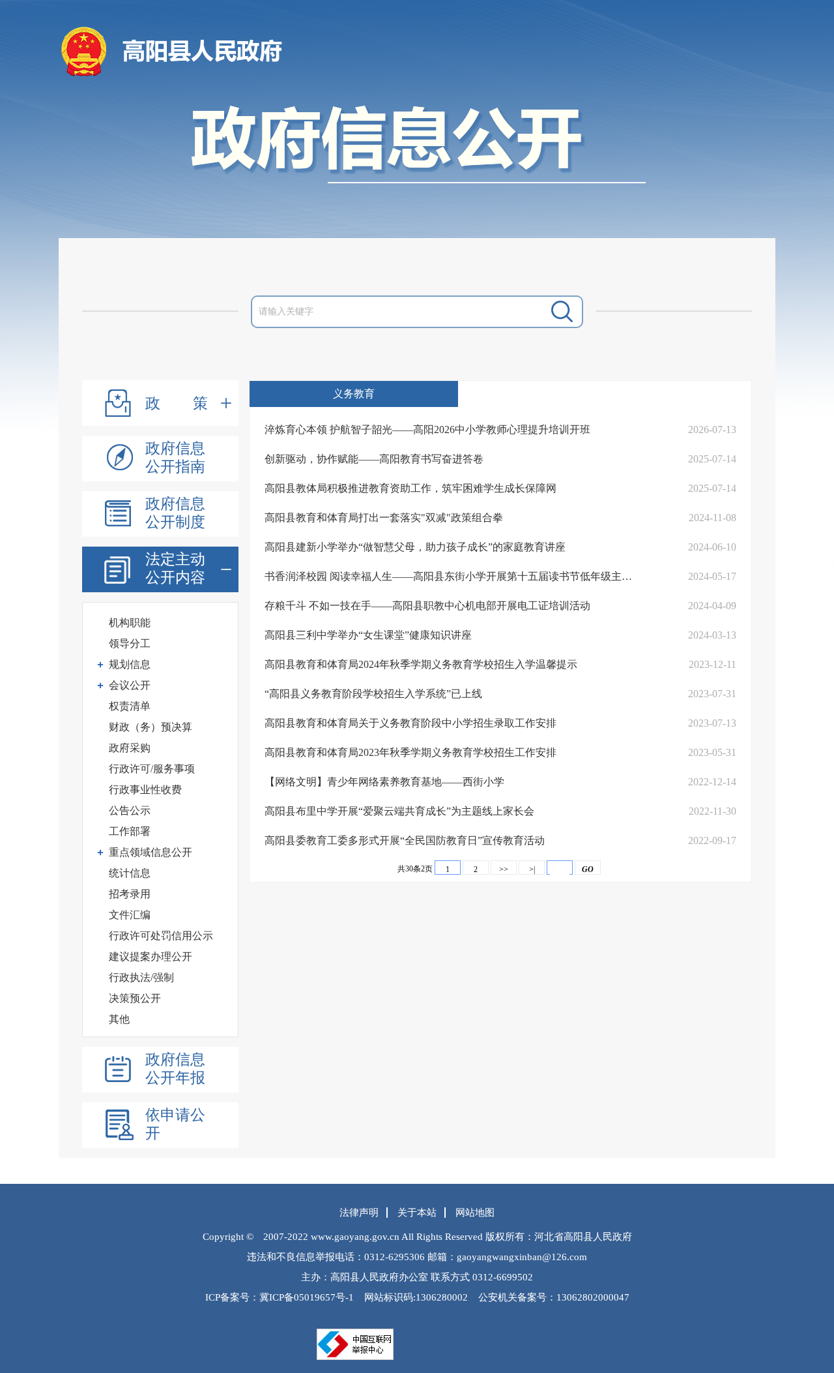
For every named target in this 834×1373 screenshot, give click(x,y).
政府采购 (130, 747)
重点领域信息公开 (150, 852)
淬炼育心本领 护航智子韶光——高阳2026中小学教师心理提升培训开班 (427, 429)
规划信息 (130, 664)
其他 (119, 1019)
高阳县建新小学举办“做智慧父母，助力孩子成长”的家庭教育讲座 (415, 546)
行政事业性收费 (145, 789)
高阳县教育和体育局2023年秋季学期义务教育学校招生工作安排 (410, 752)
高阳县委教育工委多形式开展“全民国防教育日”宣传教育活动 (405, 840)
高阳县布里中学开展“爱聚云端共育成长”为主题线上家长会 (399, 811)
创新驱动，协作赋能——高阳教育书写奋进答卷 (374, 458)
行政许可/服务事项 (152, 768)
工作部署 (130, 831)
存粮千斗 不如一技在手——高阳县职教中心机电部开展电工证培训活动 (427, 605)
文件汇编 (130, 914)
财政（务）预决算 (150, 726)
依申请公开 (175, 1124)
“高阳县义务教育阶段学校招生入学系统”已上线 (373, 693)
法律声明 (359, 1212)
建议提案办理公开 (150, 956)
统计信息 (130, 873)
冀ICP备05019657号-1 (306, 1297)
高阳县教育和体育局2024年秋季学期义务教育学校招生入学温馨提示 (421, 664)
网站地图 (475, 1212)
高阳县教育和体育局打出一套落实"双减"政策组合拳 (384, 517)
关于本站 (417, 1212)
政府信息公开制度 (175, 513)
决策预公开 (135, 998)
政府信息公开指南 (175, 457)
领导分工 (130, 643)
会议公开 (130, 685)
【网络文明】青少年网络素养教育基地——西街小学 (384, 781)
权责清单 (130, 706)
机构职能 (130, 622)
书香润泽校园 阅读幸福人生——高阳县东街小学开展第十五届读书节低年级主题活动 (453, 576)
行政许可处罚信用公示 (161, 935)
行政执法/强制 (141, 977)
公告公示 (130, 810)
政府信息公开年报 (175, 1068)
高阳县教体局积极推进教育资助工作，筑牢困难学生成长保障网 (410, 488)
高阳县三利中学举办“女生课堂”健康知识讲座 (368, 635)
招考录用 (130, 893)
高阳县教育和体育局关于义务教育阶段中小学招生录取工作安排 (410, 723)
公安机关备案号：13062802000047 (553, 1297)
